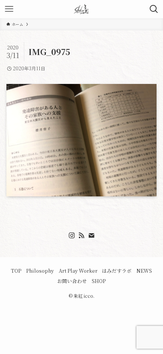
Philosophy (40, 270)
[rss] (81, 235)
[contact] (91, 235)
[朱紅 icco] (81, 9)
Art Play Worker (78, 270)
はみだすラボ (117, 270)
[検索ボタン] (154, 9)
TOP (16, 270)
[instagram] (71, 235)
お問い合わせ (72, 280)
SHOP (99, 280)
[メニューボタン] (9, 9)
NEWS (144, 270)
